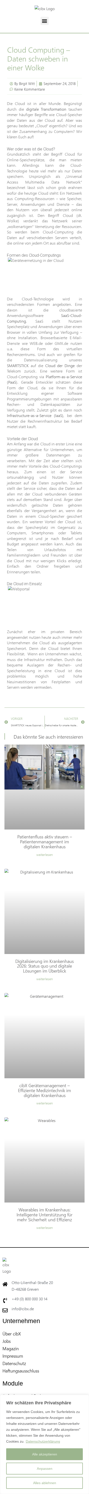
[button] (45, 21)
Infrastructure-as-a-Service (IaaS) (35, 415)
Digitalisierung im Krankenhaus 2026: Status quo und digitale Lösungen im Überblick (44, 966)
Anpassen (44, 1469)
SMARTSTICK (18, 365)
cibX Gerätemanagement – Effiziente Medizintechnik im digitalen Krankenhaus (44, 1090)
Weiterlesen (44, 854)
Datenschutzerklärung (43, 1441)
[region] (44, 1444)
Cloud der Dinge (59, 365)
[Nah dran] (84, 1399)
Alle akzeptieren (44, 1454)
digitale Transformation (46, 109)
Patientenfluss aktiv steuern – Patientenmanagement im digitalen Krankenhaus (44, 841)
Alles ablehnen (44, 1483)
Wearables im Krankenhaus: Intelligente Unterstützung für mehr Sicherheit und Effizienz (44, 1214)
